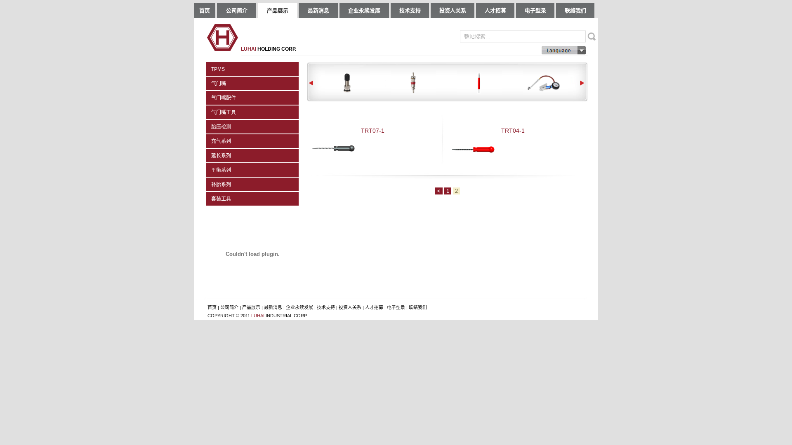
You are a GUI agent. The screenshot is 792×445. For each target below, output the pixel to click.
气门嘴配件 (223, 98)
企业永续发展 (364, 10)
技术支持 (410, 10)
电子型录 (535, 10)
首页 (204, 10)
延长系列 (221, 156)
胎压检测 (221, 127)
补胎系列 (221, 184)
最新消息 (318, 10)
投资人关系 (452, 10)
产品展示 (277, 10)
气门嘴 (218, 84)
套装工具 (221, 199)
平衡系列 (221, 170)
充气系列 (221, 141)
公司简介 (237, 10)
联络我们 (575, 10)
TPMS (218, 69)
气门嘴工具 (223, 112)
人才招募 (495, 10)
